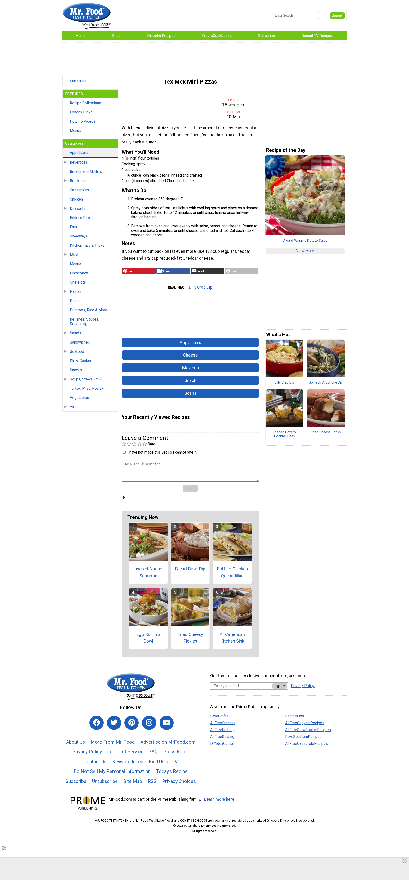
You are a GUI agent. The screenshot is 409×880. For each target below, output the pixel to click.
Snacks (76, 370)
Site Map (132, 781)
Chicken (76, 199)
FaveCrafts (219, 716)
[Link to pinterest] (131, 723)
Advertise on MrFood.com (168, 742)
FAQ (153, 752)
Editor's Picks (81, 112)
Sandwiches (80, 342)
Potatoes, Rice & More (88, 310)
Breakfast (78, 181)
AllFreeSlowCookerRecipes (308, 730)
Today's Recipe (172, 771)
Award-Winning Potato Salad (305, 241)
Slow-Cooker (80, 360)
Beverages (79, 162)
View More (305, 251)
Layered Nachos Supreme (148, 572)
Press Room (176, 752)
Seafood (77, 351)
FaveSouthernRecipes (303, 736)
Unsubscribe (105, 781)
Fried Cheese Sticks (326, 432)
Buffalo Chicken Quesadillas (232, 572)
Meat (74, 254)
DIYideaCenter (222, 743)
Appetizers (79, 152)
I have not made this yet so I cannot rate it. (162, 452)
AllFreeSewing (222, 736)
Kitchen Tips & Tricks (87, 245)
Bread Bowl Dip (190, 569)
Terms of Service (125, 752)
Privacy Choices (179, 781)
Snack (190, 380)
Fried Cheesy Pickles (190, 638)
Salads (75, 333)
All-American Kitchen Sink (232, 638)
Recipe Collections (85, 103)
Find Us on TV (163, 761)
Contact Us (95, 761)
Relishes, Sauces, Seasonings (84, 321)
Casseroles (79, 190)
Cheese (190, 355)
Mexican (190, 368)
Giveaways (79, 236)
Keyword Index (127, 761)
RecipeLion (294, 716)
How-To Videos (83, 121)
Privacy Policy (87, 752)
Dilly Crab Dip (201, 287)
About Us (75, 742)
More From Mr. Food (113, 742)
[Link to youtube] (167, 723)
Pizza (75, 301)
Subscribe (78, 81)
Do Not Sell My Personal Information (112, 771)
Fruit (73, 227)
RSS (152, 781)
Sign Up (279, 686)
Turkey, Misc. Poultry (87, 388)
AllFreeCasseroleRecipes (306, 743)
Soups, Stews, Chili (86, 379)
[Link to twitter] (114, 723)
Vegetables (79, 397)
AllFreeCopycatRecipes (304, 723)
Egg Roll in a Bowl (148, 638)
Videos (76, 407)
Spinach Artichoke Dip (326, 382)
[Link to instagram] (149, 723)
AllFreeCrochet (222, 723)
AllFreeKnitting (222, 730)
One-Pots (78, 282)
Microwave (79, 273)
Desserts (77, 208)
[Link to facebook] (96, 723)
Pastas (76, 291)
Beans (190, 393)
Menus (75, 130)
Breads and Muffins (86, 171)
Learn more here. (219, 799)
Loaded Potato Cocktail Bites (284, 434)
